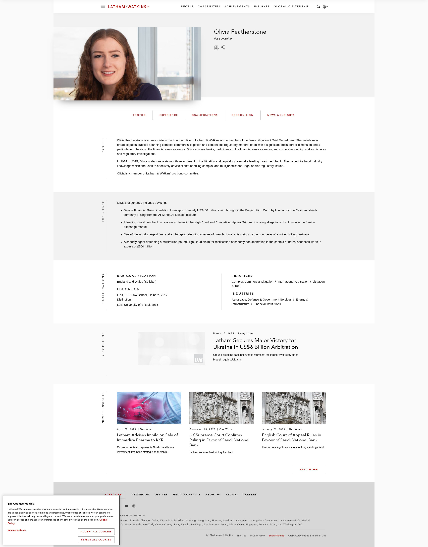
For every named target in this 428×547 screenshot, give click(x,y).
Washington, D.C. (293, 524)
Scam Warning (276, 535)
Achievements (237, 6)
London (227, 520)
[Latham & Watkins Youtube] (126, 505)
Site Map (241, 535)
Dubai (155, 520)
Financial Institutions (267, 304)
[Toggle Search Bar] (318, 6)
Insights (262, 6)
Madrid (306, 520)
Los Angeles (240, 520)
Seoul (224, 524)
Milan (128, 524)
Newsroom (140, 494)
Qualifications (205, 115)
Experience (168, 115)
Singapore (251, 524)
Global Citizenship (291, 6)
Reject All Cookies (96, 539)
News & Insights (281, 115)
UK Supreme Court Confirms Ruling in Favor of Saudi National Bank (219, 439)
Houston (216, 520)
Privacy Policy (257, 535)
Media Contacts (187, 494)
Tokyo (273, 524)
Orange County (163, 524)
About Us (213, 494)
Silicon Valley (236, 524)
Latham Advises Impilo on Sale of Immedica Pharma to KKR (147, 437)
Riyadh (185, 524)
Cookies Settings (17, 530)
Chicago (145, 520)
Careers (250, 494)
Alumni (232, 494)
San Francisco (211, 524)
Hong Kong (204, 520)
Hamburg (191, 520)
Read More (309, 469)
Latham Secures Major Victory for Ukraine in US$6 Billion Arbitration (255, 343)
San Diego (196, 524)
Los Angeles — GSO (289, 520)
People (187, 6)
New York (148, 524)
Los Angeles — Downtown (263, 520)
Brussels (134, 520)
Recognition (243, 115)
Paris (176, 524)
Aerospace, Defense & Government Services (262, 299)
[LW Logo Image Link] (129, 6)
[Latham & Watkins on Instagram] (133, 505)
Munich (137, 524)
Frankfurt (179, 520)
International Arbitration (293, 281)
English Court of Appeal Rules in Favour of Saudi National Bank (291, 437)
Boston (124, 520)
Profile (139, 115)
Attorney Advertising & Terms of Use (307, 535)
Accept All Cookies (96, 531)
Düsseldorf (166, 520)
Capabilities (209, 6)
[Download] (216, 47)
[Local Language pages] (325, 6)
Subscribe (113, 494)
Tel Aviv (263, 524)
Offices (161, 494)
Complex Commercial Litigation (252, 281)
